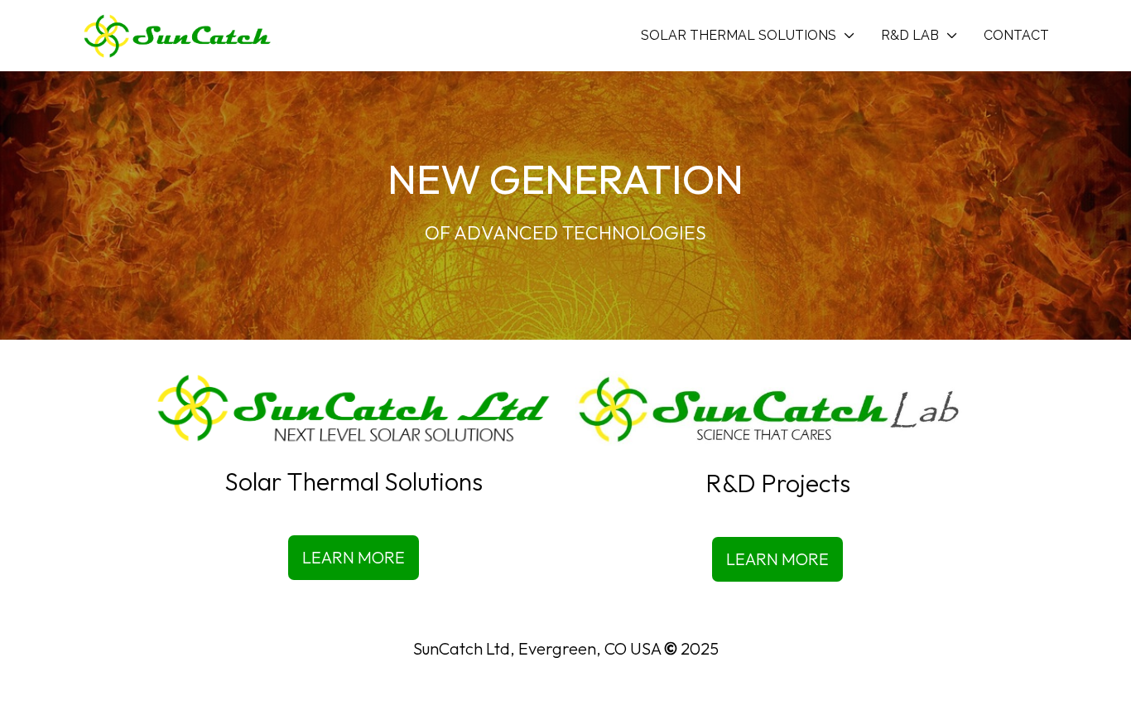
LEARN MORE (353, 557)
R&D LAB (910, 35)
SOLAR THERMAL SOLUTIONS (738, 35)
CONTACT (1016, 35)
